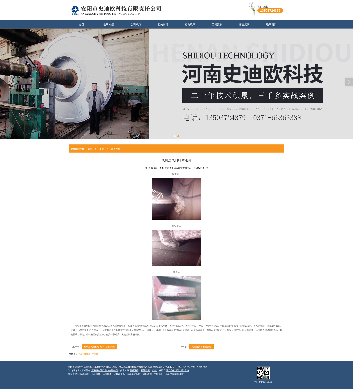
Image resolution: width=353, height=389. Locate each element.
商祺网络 (134, 370)
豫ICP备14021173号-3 (177, 370)
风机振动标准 (133, 373)
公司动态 (136, 24)
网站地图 (145, 370)
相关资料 (163, 24)
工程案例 (217, 24)
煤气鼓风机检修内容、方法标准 (99, 346)
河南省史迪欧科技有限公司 (104, 370)
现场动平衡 (119, 373)
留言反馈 (244, 24)
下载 (101, 148)
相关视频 (190, 24)
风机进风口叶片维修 (88, 353)
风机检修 (107, 373)
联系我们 (271, 24)
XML (154, 370)
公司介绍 (109, 24)
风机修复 (84, 373)
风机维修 (95, 373)
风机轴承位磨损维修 (201, 346)
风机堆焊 (147, 373)
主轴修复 (158, 373)
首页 (81, 24)
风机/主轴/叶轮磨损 (174, 373)
